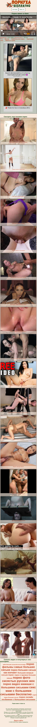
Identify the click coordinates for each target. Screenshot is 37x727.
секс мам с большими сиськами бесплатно (18, 691)
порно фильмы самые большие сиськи (18, 667)
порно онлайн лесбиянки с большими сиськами (18, 698)
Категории (15, 9)
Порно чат (22, 9)
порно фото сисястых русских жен (18, 679)
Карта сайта (18, 720)
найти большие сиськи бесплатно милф (14, 664)
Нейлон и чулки (10, 40)
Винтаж (7, 39)
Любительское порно (17, 39)
